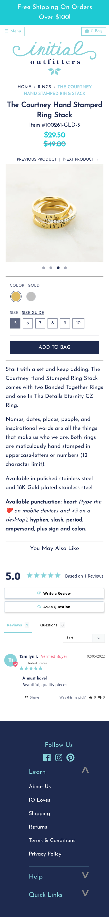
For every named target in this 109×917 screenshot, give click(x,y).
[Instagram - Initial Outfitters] (58, 757)
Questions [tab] (48, 625)
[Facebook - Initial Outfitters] (47, 757)
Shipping (39, 813)
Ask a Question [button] (56, 606)
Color (25, 286)
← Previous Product (34, 159)
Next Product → (81, 159)
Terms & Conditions (52, 840)
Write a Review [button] (57, 593)
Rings (44, 87)
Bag (96, 31)
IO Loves (39, 800)
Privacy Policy (45, 854)
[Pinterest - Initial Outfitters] (70, 757)
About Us (40, 787)
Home (24, 87)
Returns (38, 827)
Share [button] (34, 697)
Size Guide (33, 313)
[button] (92, 697)
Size (27, 313)
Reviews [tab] (14, 625)
